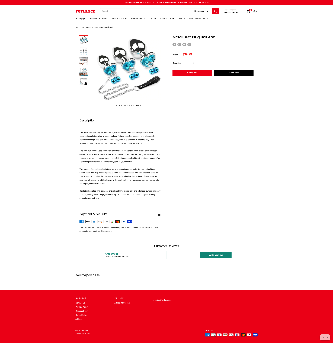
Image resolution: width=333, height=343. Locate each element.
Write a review (216, 255)
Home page (80, 18)
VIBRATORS (136, 18)
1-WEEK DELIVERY (98, 18)
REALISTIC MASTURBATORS (191, 18)
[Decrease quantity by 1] (185, 63)
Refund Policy (81, 315)
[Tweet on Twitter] (184, 44)
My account (230, 12)
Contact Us (80, 303)
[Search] (215, 11)
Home (77, 27)
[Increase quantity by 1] (201, 63)
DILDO (153, 18)
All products (86, 27)
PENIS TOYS (118, 18)
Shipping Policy (81, 311)
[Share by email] (189, 44)
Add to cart (192, 73)
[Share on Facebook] (174, 44)
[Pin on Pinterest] (179, 44)
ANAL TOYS (165, 18)
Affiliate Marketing (122, 303)
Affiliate (78, 319)
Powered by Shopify (83, 333)
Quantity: (176, 63)
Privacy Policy (81, 307)
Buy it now (234, 73)
